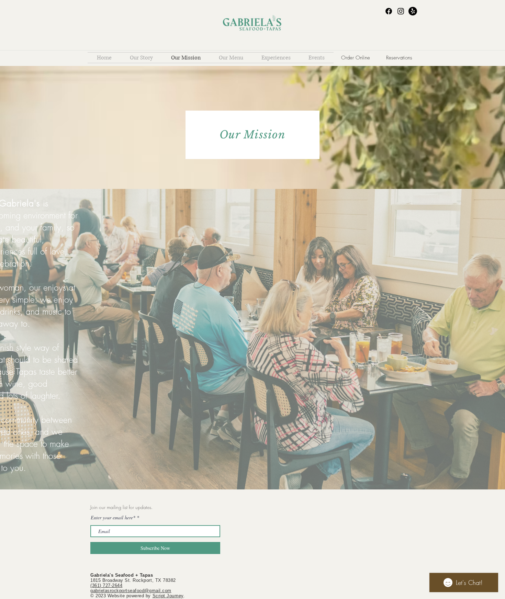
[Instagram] (400, 11)
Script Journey (168, 595)
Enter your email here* (113, 517)
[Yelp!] (412, 11)
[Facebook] (388, 11)
